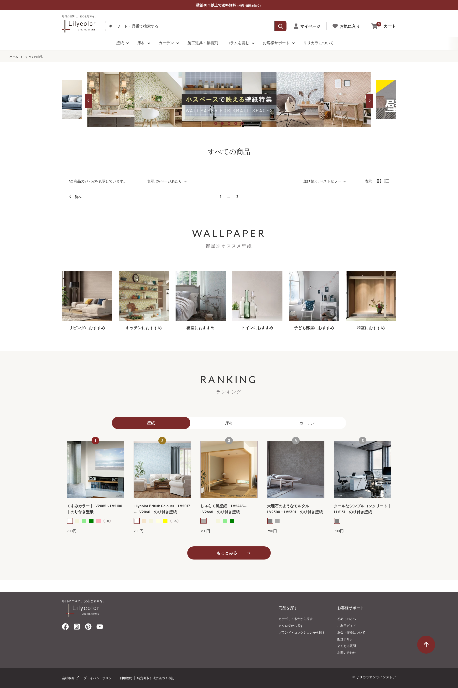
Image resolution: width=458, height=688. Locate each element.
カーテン (166, 42)
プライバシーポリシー (99, 678)
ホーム (14, 56)
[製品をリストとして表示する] (387, 181)
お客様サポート (276, 42)
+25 (174, 521)
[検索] (280, 26)
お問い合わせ (346, 652)
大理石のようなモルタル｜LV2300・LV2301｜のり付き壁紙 (295, 508)
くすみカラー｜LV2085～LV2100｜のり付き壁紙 (94, 508)
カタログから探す (291, 626)
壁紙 (120, 42)
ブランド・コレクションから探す (302, 632)
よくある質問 (346, 646)
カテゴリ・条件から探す (296, 619)
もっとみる (227, 552)
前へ (78, 197)
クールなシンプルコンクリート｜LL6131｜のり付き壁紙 (362, 508)
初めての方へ (346, 619)
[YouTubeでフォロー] (99, 628)
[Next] (369, 101)
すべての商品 (34, 56)
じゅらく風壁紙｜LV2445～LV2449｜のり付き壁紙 (223, 508)
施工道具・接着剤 (202, 42)
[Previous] (88, 101)
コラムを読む (237, 42)
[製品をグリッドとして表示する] (379, 181)
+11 (107, 521)
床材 (141, 42)
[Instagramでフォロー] (76, 628)
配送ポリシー (346, 639)
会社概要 (68, 678)
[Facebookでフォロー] (65, 627)
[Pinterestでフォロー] (88, 627)
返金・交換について (351, 632)
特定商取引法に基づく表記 (155, 678)
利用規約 (126, 678)
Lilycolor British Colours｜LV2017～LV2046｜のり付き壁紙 (162, 508)
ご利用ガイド (346, 626)
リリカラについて (318, 42)
